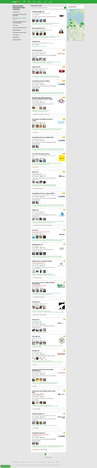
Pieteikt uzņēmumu (42, 462)
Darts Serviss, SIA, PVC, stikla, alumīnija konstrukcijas (43, 283)
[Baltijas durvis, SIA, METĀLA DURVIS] (33, 271)
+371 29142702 (36, 53)
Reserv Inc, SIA (36, 67)
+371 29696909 (36, 288)
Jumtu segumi (16, 35)
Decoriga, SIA (36, 302)
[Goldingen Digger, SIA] (33, 20)
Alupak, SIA (35, 210)
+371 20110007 (36, 70)
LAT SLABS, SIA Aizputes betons (41, 154)
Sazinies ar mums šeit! (37, 173)
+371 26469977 (36, 247)
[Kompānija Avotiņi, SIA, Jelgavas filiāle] (33, 202)
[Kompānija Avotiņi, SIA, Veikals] (33, 90)
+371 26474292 (36, 374)
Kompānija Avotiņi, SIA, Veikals (41, 81)
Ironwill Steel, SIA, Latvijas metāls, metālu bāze (43, 391)
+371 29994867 (36, 305)
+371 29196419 (36, 234)
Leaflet (75, 40)
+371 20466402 (36, 176)
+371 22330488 (36, 324)
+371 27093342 (36, 123)
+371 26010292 (36, 417)
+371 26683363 (36, 158)
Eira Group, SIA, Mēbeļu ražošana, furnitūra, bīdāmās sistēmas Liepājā (42, 98)
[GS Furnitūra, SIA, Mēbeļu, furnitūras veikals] (33, 126)
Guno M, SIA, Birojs (37, 50)
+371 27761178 (36, 140)
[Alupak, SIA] (33, 219)
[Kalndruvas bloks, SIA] (33, 422)
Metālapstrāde (16, 37)
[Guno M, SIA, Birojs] (33, 59)
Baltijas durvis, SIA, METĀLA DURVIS (42, 261)
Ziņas (24, 2)
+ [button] (68, 10)
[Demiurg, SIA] (33, 330)
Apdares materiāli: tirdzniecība (19, 27)
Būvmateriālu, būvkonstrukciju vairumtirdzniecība (19, 22)
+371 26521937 (36, 102)
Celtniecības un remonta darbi (19, 32)
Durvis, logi (15, 25)
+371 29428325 (36, 340)
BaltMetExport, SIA (37, 244)
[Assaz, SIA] (33, 237)
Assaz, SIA (35, 230)
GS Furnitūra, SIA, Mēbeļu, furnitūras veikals (42, 119)
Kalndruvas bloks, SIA (38, 414)
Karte (34, 2)
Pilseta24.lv (23, 462)
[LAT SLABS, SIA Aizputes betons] (33, 160)
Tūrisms (45, 2)
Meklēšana (51, 2)
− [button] (68, 11)
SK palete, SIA (36, 41)
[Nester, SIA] (33, 182)
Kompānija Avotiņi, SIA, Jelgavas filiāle (43, 193)
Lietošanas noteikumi (30, 462)
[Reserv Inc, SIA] (33, 72)
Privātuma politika (50, 462)
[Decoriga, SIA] (33, 307)
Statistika (57, 462)
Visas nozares (17, 12)
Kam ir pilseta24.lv (16, 462)
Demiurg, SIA (35, 319)
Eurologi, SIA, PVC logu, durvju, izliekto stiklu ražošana (42, 370)
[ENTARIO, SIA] (33, 358)
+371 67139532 (36, 437)
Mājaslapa (43, 31)
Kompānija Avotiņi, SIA (38, 433)
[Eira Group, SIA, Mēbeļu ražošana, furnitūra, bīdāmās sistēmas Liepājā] (33, 108)
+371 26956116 (36, 196)
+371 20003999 (36, 14)
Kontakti (36, 462)
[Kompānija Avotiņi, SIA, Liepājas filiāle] (33, 146)
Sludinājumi (39, 2)
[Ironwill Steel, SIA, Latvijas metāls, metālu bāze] (33, 402)
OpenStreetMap (79, 40)
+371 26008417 (36, 396)
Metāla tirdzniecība (17, 39)
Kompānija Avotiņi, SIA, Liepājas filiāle (43, 137)
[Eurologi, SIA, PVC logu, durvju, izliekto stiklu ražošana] (33, 379)
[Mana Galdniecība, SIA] (33, 33)
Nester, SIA (35, 172)
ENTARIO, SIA (35, 351)
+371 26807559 (36, 84)
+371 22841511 (36, 213)
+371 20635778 (36, 31)
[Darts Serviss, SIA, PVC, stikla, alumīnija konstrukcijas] (33, 290)
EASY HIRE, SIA (36, 336)
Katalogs (29, 2)
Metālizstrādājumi (17, 30)
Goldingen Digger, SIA (38, 11)
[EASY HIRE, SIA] (33, 343)
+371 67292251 (36, 354)
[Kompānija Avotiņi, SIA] (33, 443)
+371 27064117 (36, 265)
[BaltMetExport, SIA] (33, 253)
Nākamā (50, 454)
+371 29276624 (36, 44)
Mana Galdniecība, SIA (38, 28)
